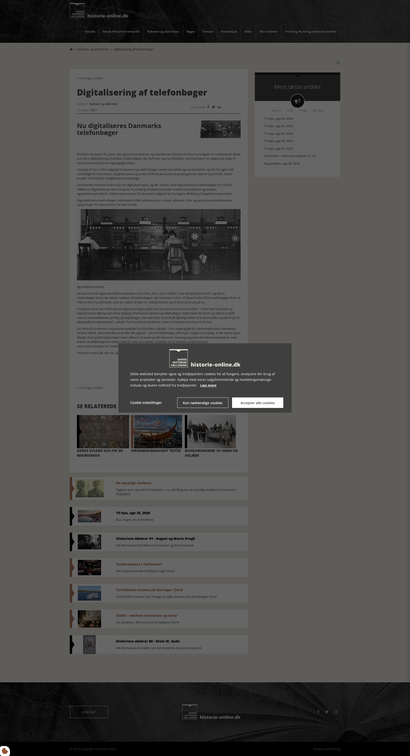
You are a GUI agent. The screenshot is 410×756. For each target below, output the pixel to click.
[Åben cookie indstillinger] (5, 751)
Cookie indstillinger (146, 402)
